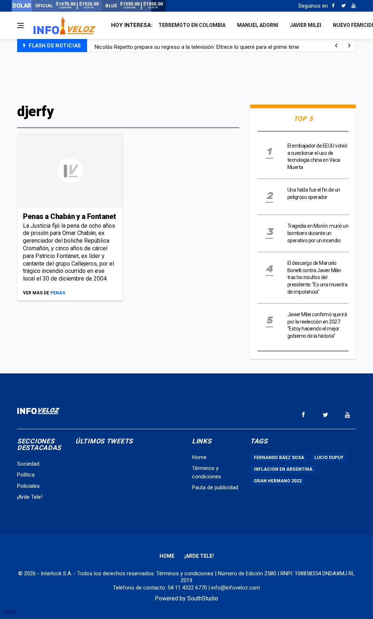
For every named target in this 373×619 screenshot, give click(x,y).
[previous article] (349, 45)
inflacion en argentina (283, 469)
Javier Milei (305, 25)
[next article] (336, 45)
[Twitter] (343, 6)
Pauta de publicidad (215, 487)
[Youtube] (353, 6)
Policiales (28, 486)
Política (26, 474)
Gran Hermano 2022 (278, 480)
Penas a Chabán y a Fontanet (69, 216)
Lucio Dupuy (328, 457)
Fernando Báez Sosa (279, 457)
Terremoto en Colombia (191, 25)
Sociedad (28, 464)
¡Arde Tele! (29, 497)
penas (57, 292)
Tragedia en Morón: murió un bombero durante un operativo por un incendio (318, 233)
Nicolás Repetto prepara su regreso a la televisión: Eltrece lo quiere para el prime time (197, 46)
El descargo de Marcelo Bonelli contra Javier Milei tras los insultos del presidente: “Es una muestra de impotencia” (317, 277)
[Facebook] (333, 6)
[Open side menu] (20, 25)
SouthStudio (202, 598)
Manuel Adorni (257, 25)
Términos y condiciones (184, 573)
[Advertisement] (186, 77)
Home (199, 457)
